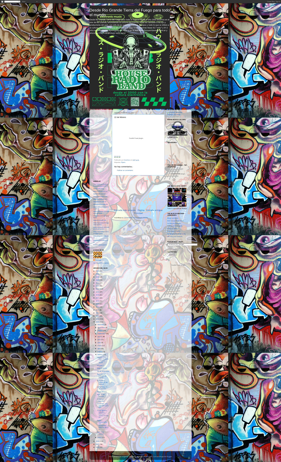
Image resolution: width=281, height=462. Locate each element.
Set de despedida (103, 371)
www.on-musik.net (99, 220)
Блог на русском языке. (175, 221)
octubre (100, 330)
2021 (98, 286)
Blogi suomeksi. (172, 218)
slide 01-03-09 (102, 368)
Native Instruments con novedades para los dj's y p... (102, 424)
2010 (98, 319)
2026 (98, 271)
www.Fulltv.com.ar (99, 194)
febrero (100, 355)
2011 (98, 316)
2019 (98, 292)
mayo (99, 345)
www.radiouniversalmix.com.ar (101, 208)
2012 (98, 313)
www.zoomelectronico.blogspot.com (101, 232)
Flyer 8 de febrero (100, 433)
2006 (98, 447)
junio (99, 343)
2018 (98, 295)
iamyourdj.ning (98, 188)
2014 (98, 307)
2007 (98, 444)
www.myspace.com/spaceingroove (101, 212)
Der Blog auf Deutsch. (175, 236)
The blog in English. (174, 231)
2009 (98, 322)
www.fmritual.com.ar (100, 191)
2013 (98, 310)
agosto (100, 336)
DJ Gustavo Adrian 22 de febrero (102, 382)
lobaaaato (148, 456)
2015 (98, 304)
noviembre (101, 327)
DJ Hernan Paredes (100, 400)
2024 (98, 277)
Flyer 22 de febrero (101, 395)
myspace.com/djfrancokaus (101, 216)
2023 (98, 280)
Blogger (169, 456)
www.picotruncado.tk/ (100, 204)
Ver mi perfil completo (101, 263)
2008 (98, 441)
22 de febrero (102, 392)
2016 (98, 301)
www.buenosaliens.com (100, 241)
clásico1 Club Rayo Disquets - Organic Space (103, 360)
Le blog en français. (174, 223)
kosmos (98, 260)
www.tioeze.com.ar (99, 202)
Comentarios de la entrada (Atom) (136, 218)
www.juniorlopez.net (100, 196)
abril (99, 348)
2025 (98, 274)
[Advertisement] (138, 192)
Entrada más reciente (125, 210)
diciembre (101, 325)
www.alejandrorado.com (101, 237)
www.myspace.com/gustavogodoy (101, 224)
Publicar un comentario (125, 170)
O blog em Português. (175, 226)
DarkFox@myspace (100, 245)
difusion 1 (100, 365)
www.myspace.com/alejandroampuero (101, 228)
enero (99, 437)
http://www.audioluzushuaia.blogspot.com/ (101, 185)
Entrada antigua (154, 210)
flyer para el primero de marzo (101, 376)
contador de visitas (174, 114)
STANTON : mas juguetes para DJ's (102, 405)
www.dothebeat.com (100, 199)
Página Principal (139, 211)
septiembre (101, 334)
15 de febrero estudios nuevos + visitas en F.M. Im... (102, 413)
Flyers (123, 162)
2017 (98, 298)
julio (99, 339)
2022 (98, 283)
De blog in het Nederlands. (176, 234)
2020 (98, 289)
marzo (100, 352)
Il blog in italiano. (173, 228)
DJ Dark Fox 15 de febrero (102, 388)
